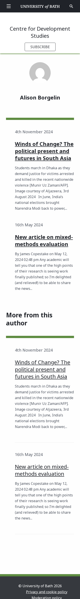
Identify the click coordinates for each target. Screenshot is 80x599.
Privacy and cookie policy (46, 591)
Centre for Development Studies (40, 32)
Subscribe (40, 46)
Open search (71, 6)
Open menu (8, 6)
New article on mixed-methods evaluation (42, 470)
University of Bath (40, 6)
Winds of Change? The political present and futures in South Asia (42, 369)
